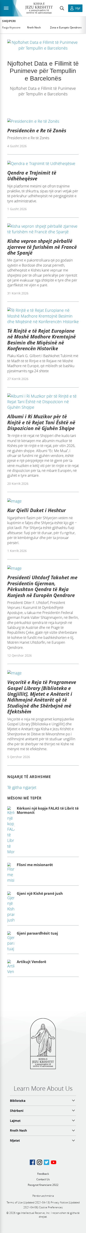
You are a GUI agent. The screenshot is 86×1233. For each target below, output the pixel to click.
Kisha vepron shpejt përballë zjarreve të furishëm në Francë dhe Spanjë (42, 246)
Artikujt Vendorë (31, 961)
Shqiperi (9, 21)
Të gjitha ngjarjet (21, 787)
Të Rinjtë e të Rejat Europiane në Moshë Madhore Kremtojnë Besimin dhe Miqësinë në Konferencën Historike (41, 339)
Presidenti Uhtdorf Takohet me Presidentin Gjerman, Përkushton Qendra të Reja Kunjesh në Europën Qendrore (42, 586)
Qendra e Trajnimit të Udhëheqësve (31, 175)
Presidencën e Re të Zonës (36, 130)
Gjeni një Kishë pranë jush (40, 893)
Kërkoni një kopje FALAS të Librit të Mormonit (48, 810)
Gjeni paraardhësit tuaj (37, 933)
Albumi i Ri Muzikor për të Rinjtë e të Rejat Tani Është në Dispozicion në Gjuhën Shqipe (41, 422)
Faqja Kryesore (11, 27)
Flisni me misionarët (35, 864)
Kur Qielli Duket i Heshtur (36, 510)
